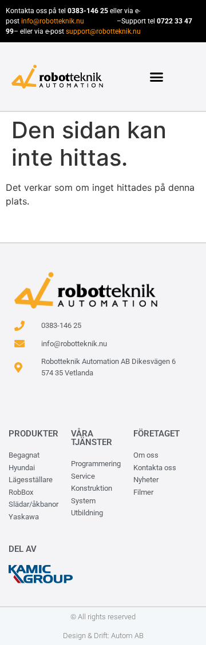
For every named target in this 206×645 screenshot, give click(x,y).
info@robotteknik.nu (52, 21)
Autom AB (127, 635)
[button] (157, 76)
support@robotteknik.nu (103, 31)
